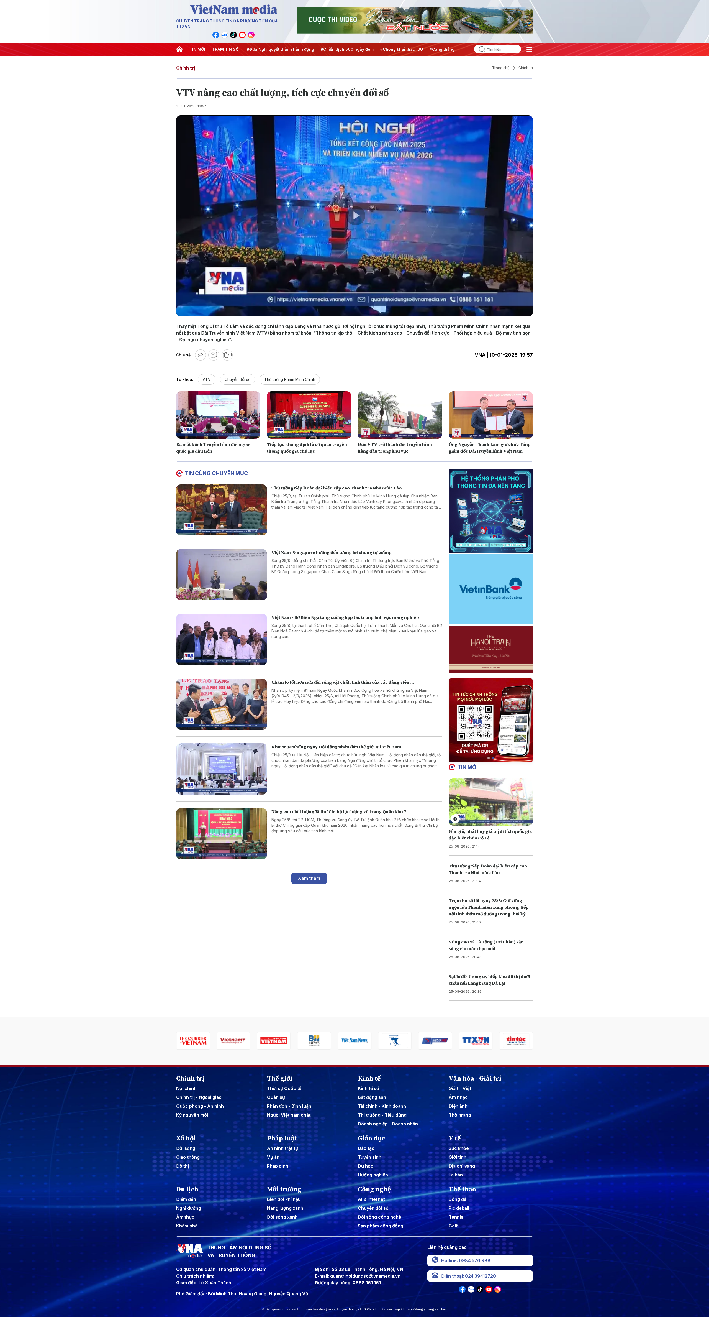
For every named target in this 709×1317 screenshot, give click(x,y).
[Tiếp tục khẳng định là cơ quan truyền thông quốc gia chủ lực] (309, 415)
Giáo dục (371, 1138)
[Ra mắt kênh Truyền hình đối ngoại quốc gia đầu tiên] (218, 415)
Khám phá (186, 1226)
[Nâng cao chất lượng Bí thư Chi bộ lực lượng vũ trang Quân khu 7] (221, 833)
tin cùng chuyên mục (216, 473)
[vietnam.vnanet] (193, 1041)
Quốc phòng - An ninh (200, 1106)
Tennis (456, 1217)
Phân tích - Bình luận (289, 1106)
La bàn (456, 1175)
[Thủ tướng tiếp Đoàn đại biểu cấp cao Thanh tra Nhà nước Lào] (221, 510)
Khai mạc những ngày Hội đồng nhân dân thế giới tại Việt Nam (336, 747)
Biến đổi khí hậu (284, 1199)
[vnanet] (395, 1041)
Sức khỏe (459, 1148)
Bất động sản (372, 1097)
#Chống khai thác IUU (333, 49)
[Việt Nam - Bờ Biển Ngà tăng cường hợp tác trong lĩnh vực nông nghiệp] (221, 639)
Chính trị (185, 68)
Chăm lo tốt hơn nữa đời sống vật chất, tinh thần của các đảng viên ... (342, 682)
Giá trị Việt (460, 1088)
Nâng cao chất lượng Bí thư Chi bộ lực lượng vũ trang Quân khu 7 (338, 811)
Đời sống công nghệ (379, 1217)
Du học (365, 1166)
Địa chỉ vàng (462, 1166)
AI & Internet (371, 1199)
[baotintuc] (435, 1041)
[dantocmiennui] (314, 1041)
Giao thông (188, 1157)
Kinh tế (369, 1078)
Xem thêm (309, 878)
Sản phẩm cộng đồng (380, 1226)
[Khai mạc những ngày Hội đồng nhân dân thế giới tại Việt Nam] (221, 769)
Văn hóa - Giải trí (475, 1078)
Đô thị (182, 1166)
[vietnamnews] (274, 1041)
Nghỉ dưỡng (188, 1208)
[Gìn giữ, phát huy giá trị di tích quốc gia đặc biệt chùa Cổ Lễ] (491, 802)
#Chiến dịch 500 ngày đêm (279, 49)
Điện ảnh (458, 1106)
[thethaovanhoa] (475, 1041)
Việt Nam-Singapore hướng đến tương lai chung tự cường (331, 552)
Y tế (455, 1138)
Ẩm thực (185, 1217)
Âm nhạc (458, 1097)
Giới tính (457, 1157)
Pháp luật (282, 1138)
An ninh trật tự (282, 1148)
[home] (179, 49)
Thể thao (462, 1189)
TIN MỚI (197, 49)
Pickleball (459, 1208)
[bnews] (233, 1041)
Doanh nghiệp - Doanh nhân (388, 1124)
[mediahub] (354, 1041)
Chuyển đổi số (237, 379)
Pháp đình (277, 1166)
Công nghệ (374, 1189)
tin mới (468, 767)
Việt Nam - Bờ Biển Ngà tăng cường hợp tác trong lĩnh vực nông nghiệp (345, 617)
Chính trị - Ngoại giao (199, 1097)
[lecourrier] (516, 1041)
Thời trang (460, 1115)
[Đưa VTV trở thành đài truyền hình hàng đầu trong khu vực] (400, 415)
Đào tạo (366, 1148)
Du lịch (187, 1189)
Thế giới (279, 1078)
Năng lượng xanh (285, 1208)
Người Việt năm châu (289, 1115)
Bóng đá (457, 1199)
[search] (479, 49)
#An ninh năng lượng (438, 49)
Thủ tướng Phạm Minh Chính (289, 379)
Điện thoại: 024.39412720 (468, 1276)
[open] (529, 49)
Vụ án (273, 1157)
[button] (488, 758)
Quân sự (276, 1097)
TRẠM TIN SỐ (225, 49)
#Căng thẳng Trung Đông (386, 49)
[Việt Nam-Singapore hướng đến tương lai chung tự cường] (221, 574)
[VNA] (215, 35)
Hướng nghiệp (373, 1175)
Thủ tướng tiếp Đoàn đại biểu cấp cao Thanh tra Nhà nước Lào (336, 488)
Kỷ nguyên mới (192, 1115)
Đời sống (185, 1148)
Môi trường (284, 1189)
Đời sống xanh (282, 1217)
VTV (206, 379)
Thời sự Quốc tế (284, 1088)
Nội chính (186, 1088)
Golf (453, 1226)
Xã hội (186, 1138)
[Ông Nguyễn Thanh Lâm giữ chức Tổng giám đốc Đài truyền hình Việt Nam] (491, 415)
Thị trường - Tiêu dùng (382, 1115)
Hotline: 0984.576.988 (465, 1260)
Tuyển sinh (369, 1157)
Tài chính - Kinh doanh (382, 1106)
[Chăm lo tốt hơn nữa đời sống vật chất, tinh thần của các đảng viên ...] (221, 704)
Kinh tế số (368, 1088)
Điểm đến (186, 1199)
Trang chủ (501, 68)
